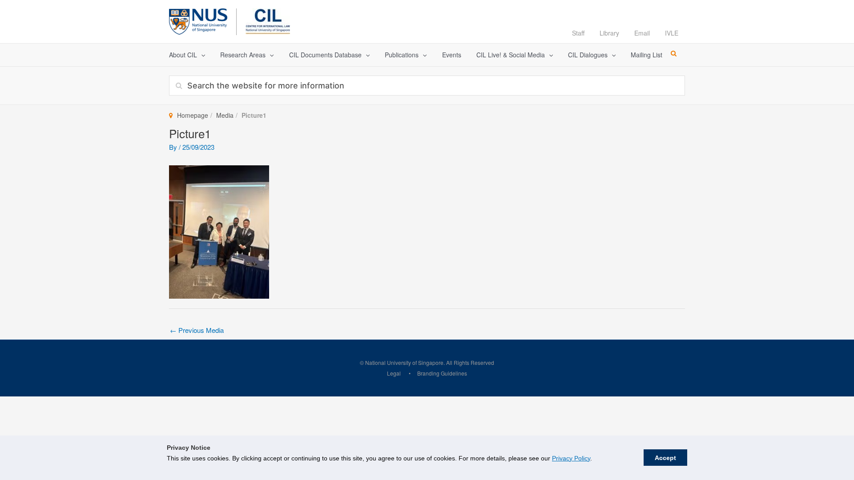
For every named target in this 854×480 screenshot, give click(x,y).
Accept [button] (665, 457)
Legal (394, 373)
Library (609, 32)
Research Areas (243, 54)
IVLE (671, 32)
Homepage (192, 115)
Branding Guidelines (442, 373)
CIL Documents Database (325, 54)
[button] (201, 55)
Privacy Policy (571, 458)
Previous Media (197, 330)
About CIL (183, 54)
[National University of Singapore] (198, 20)
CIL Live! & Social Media (510, 54)
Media (225, 115)
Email (642, 32)
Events (451, 54)
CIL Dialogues (588, 54)
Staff (578, 32)
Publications (402, 54)
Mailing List (646, 54)
